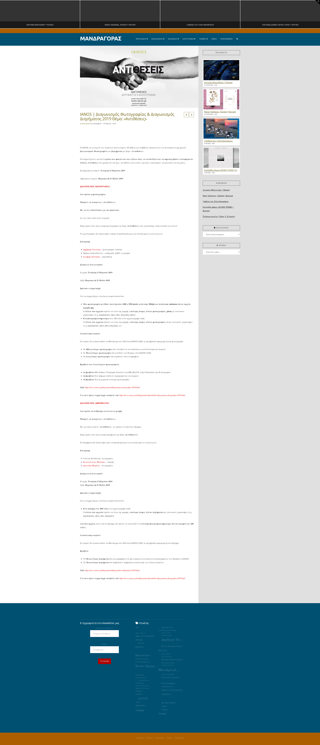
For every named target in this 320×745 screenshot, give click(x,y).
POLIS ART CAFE (167, 627)
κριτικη (138, 702)
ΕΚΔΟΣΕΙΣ (149, 738)
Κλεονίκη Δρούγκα (143, 662)
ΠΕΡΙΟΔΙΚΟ (140, 738)
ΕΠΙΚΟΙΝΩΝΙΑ (179, 738)
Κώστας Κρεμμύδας (147, 666)
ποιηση (162, 713)
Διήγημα (139, 639)
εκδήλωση (139, 691)
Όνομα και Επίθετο (104, 628)
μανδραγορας (169, 702)
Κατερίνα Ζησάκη (142, 659)
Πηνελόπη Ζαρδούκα (170, 677)
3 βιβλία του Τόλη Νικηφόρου (216, 201)
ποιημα (165, 709)
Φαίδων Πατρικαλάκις (143, 686)
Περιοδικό (140, 674)
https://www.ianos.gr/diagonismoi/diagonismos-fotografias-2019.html (112, 387)
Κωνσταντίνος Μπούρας (94, 462)
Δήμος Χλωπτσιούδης (145, 636)
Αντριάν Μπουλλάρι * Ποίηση (216, 190)
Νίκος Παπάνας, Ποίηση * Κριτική (218, 195)
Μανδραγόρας (170, 669)
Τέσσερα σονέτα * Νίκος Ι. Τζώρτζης (219, 216)
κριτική (142, 698)
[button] (317, 2)
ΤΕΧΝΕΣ (169, 738)
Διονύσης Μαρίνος (91, 465)
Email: (104, 644)
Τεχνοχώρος (140, 683)
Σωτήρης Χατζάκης (91, 256)
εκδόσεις (139, 694)
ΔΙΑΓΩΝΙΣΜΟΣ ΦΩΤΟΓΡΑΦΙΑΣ (95, 186)
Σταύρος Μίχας (143, 680)
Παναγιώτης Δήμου (168, 674)
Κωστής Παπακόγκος (168, 663)
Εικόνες (140, 646)
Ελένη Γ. (163, 650)
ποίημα (164, 706)
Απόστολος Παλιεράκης (167, 630)
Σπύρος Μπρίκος (141, 677)
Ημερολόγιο (143, 655)
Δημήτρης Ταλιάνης (92, 249)
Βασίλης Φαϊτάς (141, 633)
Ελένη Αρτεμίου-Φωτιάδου (173, 646)
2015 (137, 627)
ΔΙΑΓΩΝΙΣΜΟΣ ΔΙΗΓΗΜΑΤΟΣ (94, 403)
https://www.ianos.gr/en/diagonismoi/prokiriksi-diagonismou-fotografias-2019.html (152, 395)
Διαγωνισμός (86, 123)
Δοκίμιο (141, 643)
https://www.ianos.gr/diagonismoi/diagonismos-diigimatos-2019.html (112, 570)
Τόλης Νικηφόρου (169, 683)
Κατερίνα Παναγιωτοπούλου (173, 659)
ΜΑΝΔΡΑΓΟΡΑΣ (100, 38)
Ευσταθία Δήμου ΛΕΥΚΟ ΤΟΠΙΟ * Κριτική (218, 209)
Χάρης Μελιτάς (168, 686)
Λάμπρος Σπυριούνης (168, 665)
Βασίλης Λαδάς (166, 633)
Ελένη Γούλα (166, 654)
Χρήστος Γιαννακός (142, 688)
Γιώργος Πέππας (167, 635)
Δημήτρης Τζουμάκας (173, 639)
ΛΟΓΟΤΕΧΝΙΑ (159, 738)
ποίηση (140, 710)
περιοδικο (141, 705)
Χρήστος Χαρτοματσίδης (173, 689)
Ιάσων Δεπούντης (167, 656)
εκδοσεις (166, 694)
